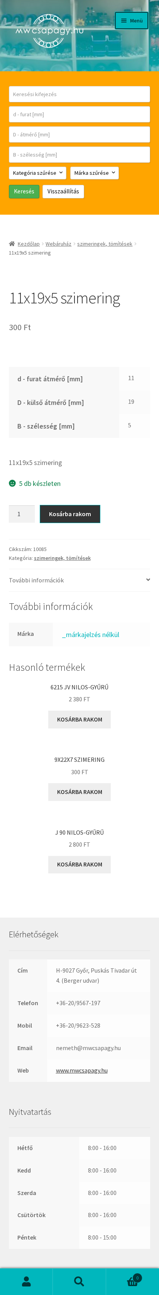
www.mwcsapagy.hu (82, 1070)
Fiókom (26, 1282)
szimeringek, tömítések (104, 243)
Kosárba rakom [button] (79, 719)
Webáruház (58, 243)
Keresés (79, 1282)
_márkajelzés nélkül (90, 634)
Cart (122, 1275)
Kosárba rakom (70, 514)
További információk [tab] (36, 580)
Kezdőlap (29, 243)
